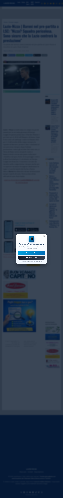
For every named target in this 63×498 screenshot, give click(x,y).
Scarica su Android (31, 253)
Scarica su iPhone (31, 257)
